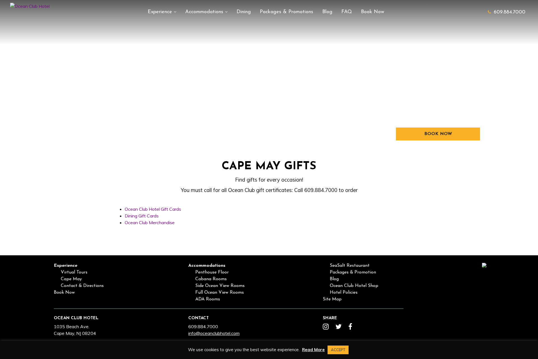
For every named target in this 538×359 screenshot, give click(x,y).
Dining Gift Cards (142, 216)
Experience (161, 12)
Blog (327, 12)
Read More (313, 349)
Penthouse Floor (212, 272)
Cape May (71, 279)
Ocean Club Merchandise (150, 222)
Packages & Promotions (286, 12)
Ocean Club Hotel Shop (354, 286)
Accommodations (205, 12)
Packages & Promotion (353, 272)
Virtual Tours (74, 272)
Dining (243, 12)
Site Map (332, 299)
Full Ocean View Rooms (219, 292)
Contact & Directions (82, 286)
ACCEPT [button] (338, 350)
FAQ (346, 12)
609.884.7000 (509, 12)
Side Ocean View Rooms (220, 286)
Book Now (372, 12)
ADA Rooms (207, 299)
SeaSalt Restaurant (350, 265)
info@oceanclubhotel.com (214, 333)
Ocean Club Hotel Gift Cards (153, 209)
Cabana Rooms (211, 279)
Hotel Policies (344, 292)
